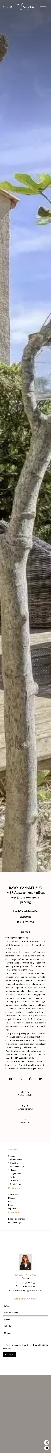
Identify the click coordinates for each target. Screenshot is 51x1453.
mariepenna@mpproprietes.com (27, 1290)
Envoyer (9, 1354)
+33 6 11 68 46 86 (27, 1286)
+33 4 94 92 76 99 (27, 1282)
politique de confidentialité (36, 1345)
